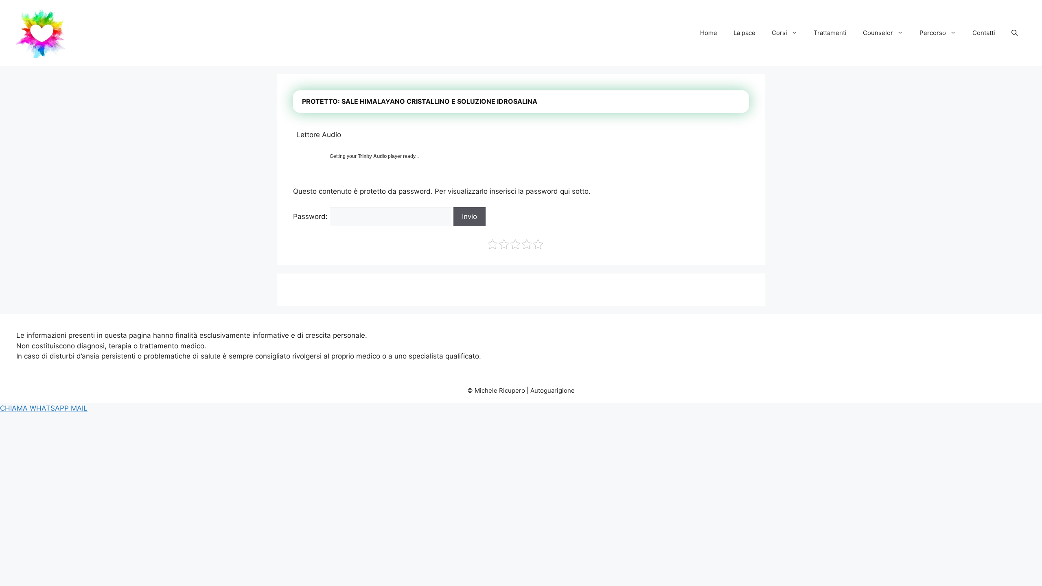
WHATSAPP (50, 408)
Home (708, 33)
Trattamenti (830, 33)
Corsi (779, 33)
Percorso (932, 33)
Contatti (983, 33)
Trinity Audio (372, 156)
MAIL (79, 408)
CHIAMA (15, 408)
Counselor (878, 33)
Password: (311, 216)
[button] (1014, 33)
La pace (744, 33)
